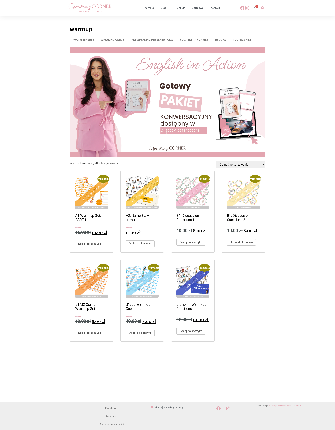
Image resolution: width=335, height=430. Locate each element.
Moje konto (111, 408)
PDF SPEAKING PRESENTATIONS (152, 39)
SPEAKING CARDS (112, 39)
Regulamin (112, 416)
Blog (163, 7)
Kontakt (215, 7)
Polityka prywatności (112, 424)
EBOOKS (220, 39)
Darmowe (198, 7)
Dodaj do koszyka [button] (89, 243)
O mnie (149, 7)
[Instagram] (247, 7)
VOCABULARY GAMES (194, 39)
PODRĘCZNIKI (242, 39)
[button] (262, 8)
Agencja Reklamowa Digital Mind (285, 406)
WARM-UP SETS (83, 39)
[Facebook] (242, 7)
